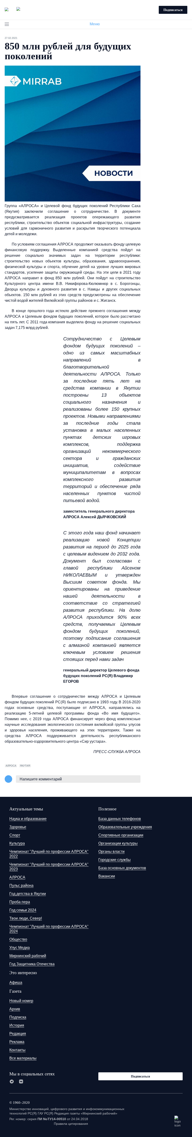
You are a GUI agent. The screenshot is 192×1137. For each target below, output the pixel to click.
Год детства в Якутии (27, 894)
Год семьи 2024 (22, 910)
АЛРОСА (11, 765)
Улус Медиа (19, 948)
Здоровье (17, 827)
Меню (95, 24)
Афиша (15, 982)
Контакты (17, 1050)
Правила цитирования (71, 1124)
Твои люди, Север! (25, 918)
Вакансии (106, 876)
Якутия (25, 765)
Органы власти (111, 852)
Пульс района (21, 885)
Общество (18, 939)
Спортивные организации (120, 835)
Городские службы (114, 860)
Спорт (14, 835)
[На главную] (12, 9)
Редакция (17, 1034)
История (16, 1025)
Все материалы (23, 1058)
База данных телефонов (119, 819)
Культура (17, 843)
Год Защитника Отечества (32, 964)
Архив (14, 1009)
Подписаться (173, 9)
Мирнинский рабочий (27, 956)
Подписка (17, 1017)
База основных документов (122, 868)
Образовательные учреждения (125, 827)
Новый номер (21, 1001)
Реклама (16, 1042)
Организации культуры (118, 843)
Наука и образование (28, 819)
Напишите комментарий (41, 779)
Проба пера (19, 902)
